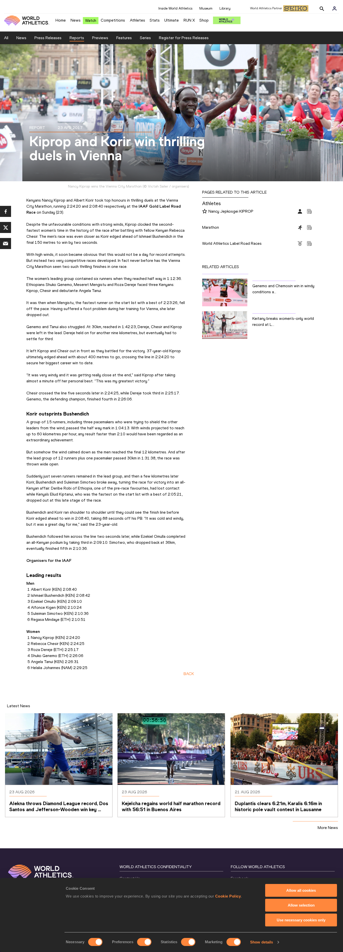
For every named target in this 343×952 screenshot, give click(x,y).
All (6, 37)
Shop (204, 20)
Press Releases (48, 37)
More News (328, 827)
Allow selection (301, 905)
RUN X (189, 20)
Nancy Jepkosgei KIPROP (230, 211)
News (76, 20)
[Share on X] (5, 227)
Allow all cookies (301, 890)
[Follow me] (204, 211)
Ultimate (171, 20)
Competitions (113, 20)
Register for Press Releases (184, 37)
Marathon (210, 227)
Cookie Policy (228, 896)
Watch (90, 20)
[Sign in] (334, 8)
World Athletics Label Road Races (232, 243)
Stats (155, 20)
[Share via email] (5, 243)
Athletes (137, 20)
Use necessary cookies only (301, 920)
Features (124, 37)
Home (60, 20)
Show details (261, 942)
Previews (100, 37)
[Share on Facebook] (5, 211)
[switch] (144, 942)
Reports (77, 37)
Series (145, 37)
